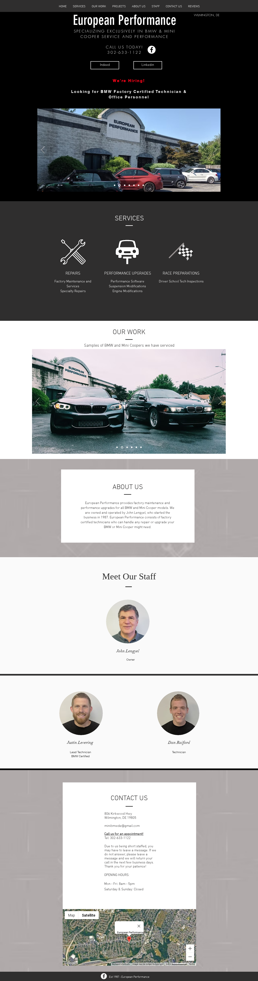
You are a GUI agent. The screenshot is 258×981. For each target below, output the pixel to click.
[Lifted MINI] (138, 185)
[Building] (119, 185)
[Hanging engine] (141, 447)
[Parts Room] (124, 185)
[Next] (215, 150)
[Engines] (131, 447)
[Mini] (127, 447)
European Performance (124, 20)
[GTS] (136, 447)
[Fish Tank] (129, 185)
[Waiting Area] (134, 185)
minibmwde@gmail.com (122, 826)
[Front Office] (114, 185)
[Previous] (43, 150)
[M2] (117, 447)
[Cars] (121, 447)
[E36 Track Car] (143, 185)
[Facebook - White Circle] (152, 50)
